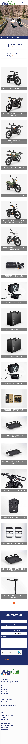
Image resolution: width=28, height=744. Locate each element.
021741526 (4, 701)
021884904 (4, 689)
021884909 (4, 693)
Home (2, 37)
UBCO (18, 37)
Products (8, 37)
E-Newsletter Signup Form (8, 705)
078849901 (4, 719)
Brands (13, 37)
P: (9, 682)
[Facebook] (1, 733)
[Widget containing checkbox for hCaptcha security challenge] (11, 652)
